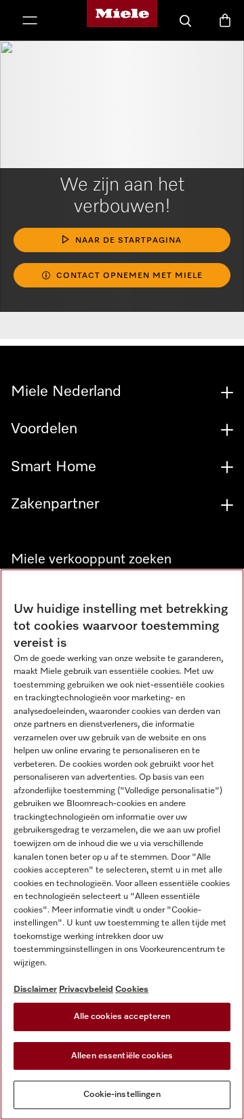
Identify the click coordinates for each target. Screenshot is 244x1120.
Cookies (131, 989)
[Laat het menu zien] (30, 21)
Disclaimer (35, 989)
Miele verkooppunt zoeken (91, 559)
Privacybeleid (86, 989)
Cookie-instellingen (121, 1094)
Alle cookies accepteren (122, 1016)
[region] (122, 844)
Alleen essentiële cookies (122, 1056)
